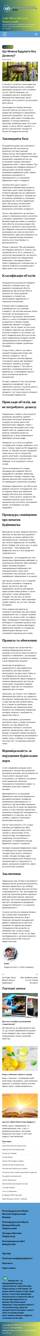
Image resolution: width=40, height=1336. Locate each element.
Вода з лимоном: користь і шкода (17, 1074)
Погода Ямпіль (7, 1157)
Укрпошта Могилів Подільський (13, 1149)
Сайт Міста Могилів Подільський (15, 20)
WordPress (6, 1333)
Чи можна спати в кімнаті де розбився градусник (19, 1172)
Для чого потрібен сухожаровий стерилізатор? (16, 1022)
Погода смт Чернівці (9, 1153)
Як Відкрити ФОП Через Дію (12, 1195)
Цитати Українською (9, 1180)
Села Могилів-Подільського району (14, 1168)
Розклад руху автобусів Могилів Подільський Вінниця (15, 1214)
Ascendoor (18, 1330)
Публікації (7, 47)
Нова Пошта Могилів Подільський (14, 1146)
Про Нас (6, 1253)
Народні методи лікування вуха (13, 1165)
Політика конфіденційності (17, 1258)
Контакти (7, 1263)
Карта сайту (9, 1268)
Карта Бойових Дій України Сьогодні (15, 1184)
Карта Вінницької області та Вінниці (14, 1199)
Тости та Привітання (9, 1191)
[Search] (36, 34)
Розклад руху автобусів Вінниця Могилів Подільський (15, 1225)
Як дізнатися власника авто (12, 1176)
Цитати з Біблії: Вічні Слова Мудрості (18, 1122)
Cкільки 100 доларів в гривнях (13, 1161)
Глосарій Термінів (8, 1187)
